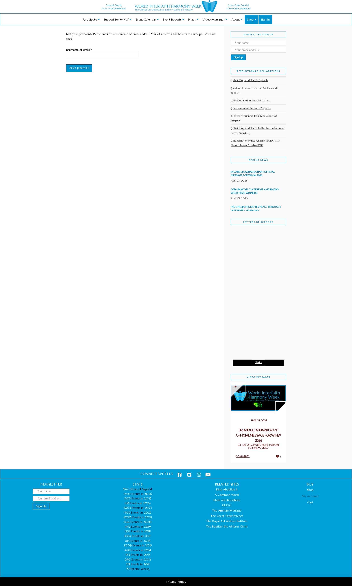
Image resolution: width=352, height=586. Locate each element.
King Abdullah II (226, 489)
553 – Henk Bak (250, 325)
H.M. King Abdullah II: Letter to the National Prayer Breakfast (257, 130)
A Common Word (227, 495)
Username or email (84, 50)
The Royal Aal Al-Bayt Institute (226, 521)
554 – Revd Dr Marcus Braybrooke (255, 286)
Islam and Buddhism (226, 500)
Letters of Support (258, 222)
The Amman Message (226, 510)
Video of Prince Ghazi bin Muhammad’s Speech (254, 90)
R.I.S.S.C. (227, 505)
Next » (258, 362)
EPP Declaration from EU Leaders (252, 100)
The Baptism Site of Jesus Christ (227, 526)
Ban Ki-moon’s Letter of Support (252, 108)
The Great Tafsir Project (227, 516)
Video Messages (258, 377)
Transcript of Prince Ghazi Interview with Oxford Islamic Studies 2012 (255, 143)
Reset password (79, 67)
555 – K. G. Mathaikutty (256, 243)
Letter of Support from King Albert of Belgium (254, 118)
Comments (243, 456)
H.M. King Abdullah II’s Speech (250, 80)
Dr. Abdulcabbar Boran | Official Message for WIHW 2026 (258, 435)
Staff (240, 260)
